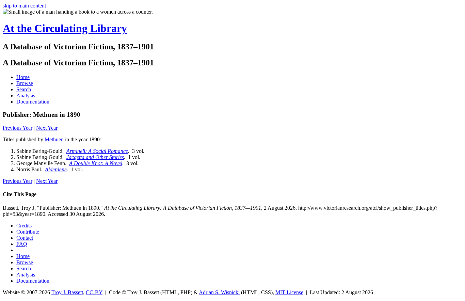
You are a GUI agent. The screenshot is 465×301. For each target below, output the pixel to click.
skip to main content (24, 6)
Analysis (25, 95)
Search (23, 89)
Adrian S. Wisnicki (219, 292)
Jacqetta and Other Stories (95, 157)
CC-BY (94, 292)
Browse (24, 83)
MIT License (289, 292)
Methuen (54, 139)
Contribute (27, 232)
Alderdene (56, 169)
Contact (24, 238)
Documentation (32, 102)
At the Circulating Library (65, 28)
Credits (24, 225)
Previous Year (17, 128)
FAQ (21, 244)
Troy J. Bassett (67, 292)
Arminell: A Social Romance (97, 151)
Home (23, 77)
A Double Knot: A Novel (95, 163)
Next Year (47, 128)
